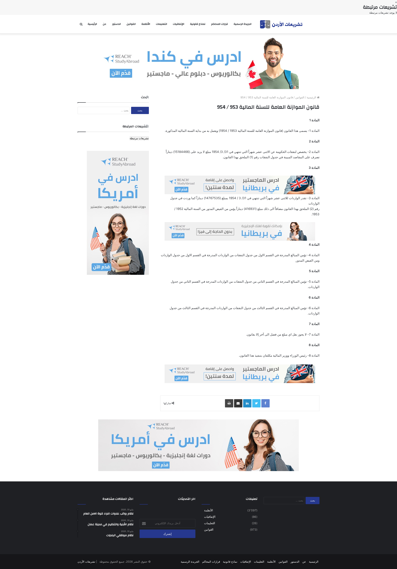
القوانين (131, 23)
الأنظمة (145, 23)
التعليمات (161, 23)
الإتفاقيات (178, 23)
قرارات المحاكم (219, 23)
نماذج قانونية (197, 23)
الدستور (116, 23)
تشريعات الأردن (86, 561)
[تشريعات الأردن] (281, 24)
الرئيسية (92, 23)
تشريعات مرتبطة (139, 138)
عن (104, 23)
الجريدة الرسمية (242, 23)
